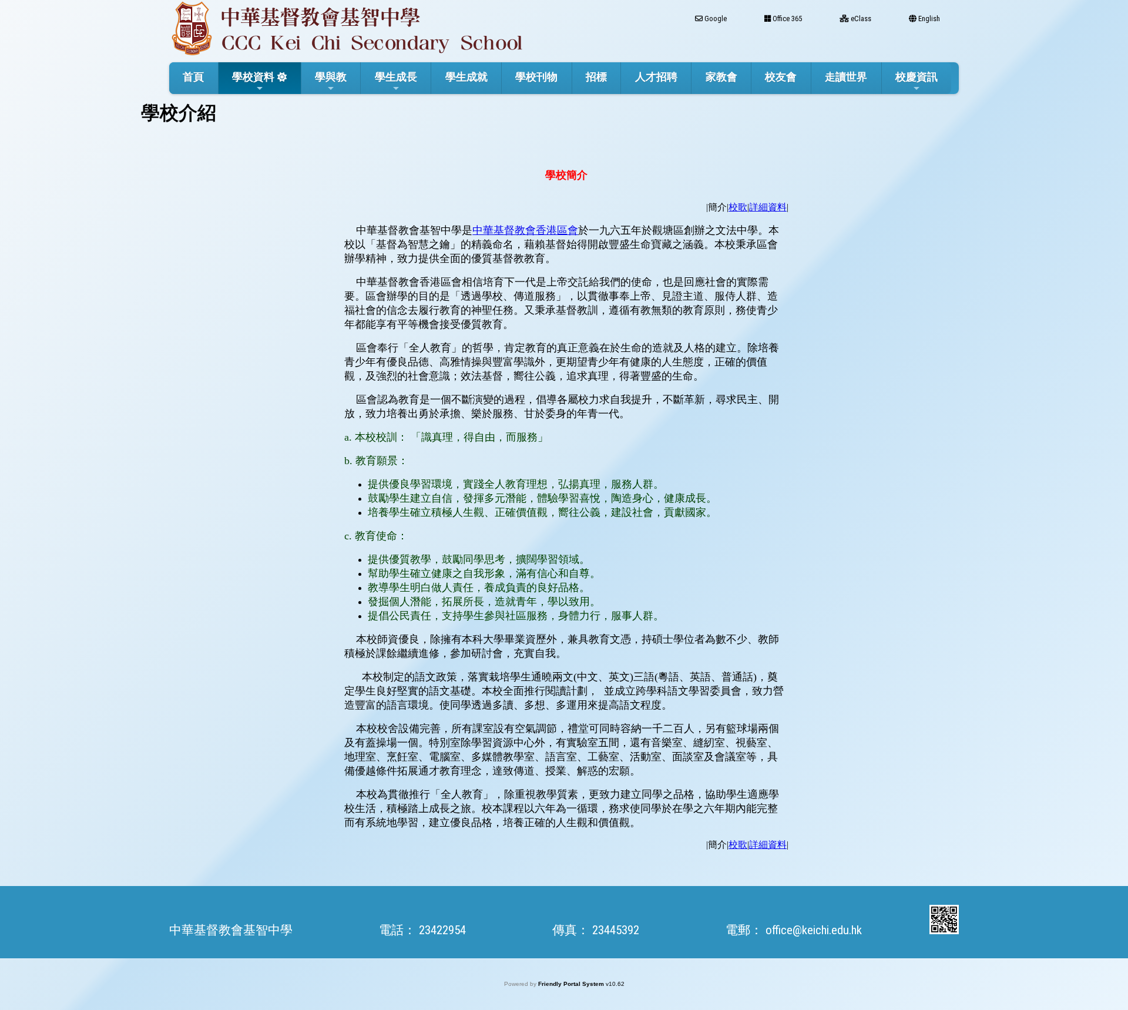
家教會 (721, 77)
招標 (596, 77)
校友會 (781, 77)
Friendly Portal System (572, 984)
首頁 (193, 77)
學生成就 (466, 77)
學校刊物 (536, 77)
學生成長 (396, 77)
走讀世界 (846, 77)
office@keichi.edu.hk (814, 930)
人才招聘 (656, 77)
